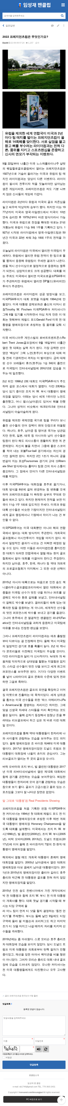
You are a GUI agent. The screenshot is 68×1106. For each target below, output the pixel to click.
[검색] (62, 15)
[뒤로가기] (3, 25)
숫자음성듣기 (38, 1049)
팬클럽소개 (34, 1075)
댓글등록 (34, 1064)
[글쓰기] (58, 26)
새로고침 (45, 1049)
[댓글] (52, 26)
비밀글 (9, 1057)
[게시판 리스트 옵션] (63, 26)
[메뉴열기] (63, 5)
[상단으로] (61, 1100)
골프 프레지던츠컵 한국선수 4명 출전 (21, 996)
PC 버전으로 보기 (34, 1099)
